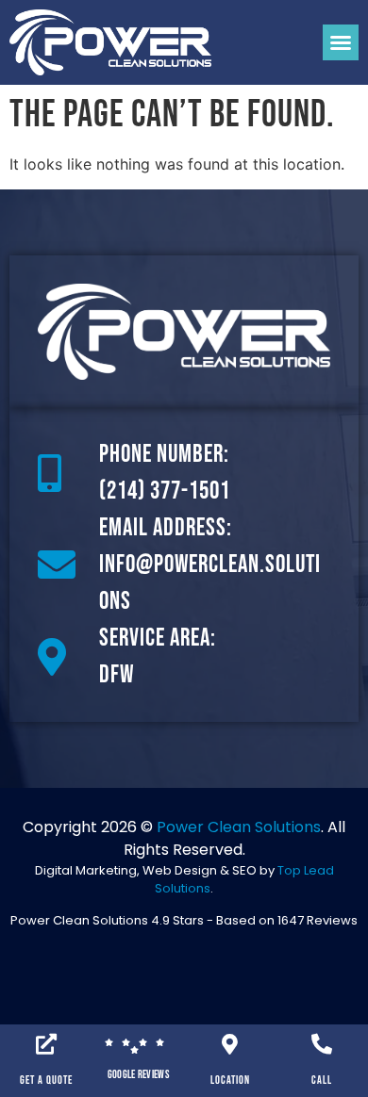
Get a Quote (46, 1080)
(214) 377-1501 (164, 491)
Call (321, 1080)
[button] (341, 42)
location (230, 1080)
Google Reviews (138, 1075)
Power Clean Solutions (239, 827)
